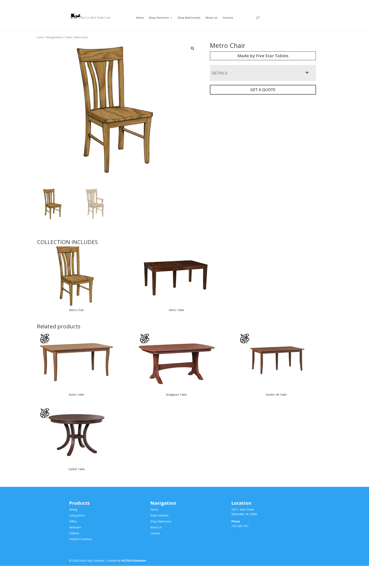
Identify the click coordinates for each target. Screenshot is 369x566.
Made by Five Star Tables (262, 55)
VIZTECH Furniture (133, 560)
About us (211, 17)
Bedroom (75, 527)
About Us (156, 527)
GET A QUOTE (262, 89)
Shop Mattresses (189, 17)
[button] (192, 48)
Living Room (77, 515)
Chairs (68, 37)
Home (140, 17)
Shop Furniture (159, 17)
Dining (73, 509)
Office (73, 521)
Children (74, 533)
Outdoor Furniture (80, 539)
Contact (227, 17)
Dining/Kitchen (54, 37)
